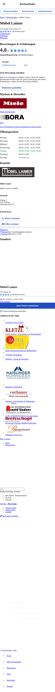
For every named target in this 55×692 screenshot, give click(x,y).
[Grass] (40, 608)
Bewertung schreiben (11, 87)
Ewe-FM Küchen (6, 127)
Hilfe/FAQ (9, 552)
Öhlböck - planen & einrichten (16, 359)
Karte (7, 443)
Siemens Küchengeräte (22, 127)
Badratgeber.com (11, 554)
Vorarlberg (37, 527)
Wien (7, 530)
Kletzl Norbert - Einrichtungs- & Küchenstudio (23, 334)
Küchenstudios (10, 11)
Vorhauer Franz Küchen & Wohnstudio (20, 401)
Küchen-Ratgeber (11, 548)
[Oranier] (21, 630)
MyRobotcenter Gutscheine (33, 534)
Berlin (17, 527)
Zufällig (8, 512)
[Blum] (17, 608)
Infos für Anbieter (12, 561)
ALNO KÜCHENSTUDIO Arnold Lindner (21, 416)
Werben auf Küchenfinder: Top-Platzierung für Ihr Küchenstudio (29, 563)
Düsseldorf (13, 530)
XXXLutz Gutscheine (31, 532)
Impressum (11, 680)
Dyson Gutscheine (45, 532)
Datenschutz (11, 668)
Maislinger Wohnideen (13, 387)
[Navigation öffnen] (4, 4)
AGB (9, 674)
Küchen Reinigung (12, 545)
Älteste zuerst (10, 510)
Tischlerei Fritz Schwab (14, 322)
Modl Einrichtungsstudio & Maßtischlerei (21, 351)
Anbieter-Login (13, 568)
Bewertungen (10, 445)
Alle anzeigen (5, 302)
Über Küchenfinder (12, 550)
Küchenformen (45, 11)
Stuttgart (31, 530)
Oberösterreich (46, 527)
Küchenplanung (11, 543)
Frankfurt (20, 530)
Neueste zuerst (10, 508)
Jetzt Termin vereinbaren (27, 305)
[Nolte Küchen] (43, 630)
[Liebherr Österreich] (30, 619)
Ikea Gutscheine (18, 532)
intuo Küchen (36, 127)
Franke (36, 530)
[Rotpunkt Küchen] (17, 640)
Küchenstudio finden (13, 523)
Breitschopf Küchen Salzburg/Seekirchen (20, 423)
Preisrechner (28, 11)
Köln (25, 530)
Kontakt (10, 686)
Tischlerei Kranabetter (13, 355)
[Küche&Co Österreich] (37, 640)
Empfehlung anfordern (14, 525)
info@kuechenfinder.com (9, 577)
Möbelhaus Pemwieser (13, 435)
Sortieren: (8, 504)
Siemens (42, 530)
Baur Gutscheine (18, 534)
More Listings (5, 439)
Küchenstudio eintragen (14, 565)
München (30, 527)
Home (2, 17)
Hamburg (23, 527)
